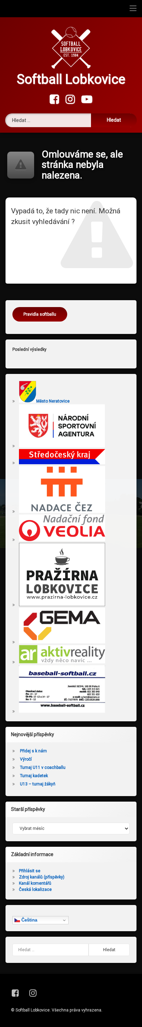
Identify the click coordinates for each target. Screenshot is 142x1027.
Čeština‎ (28, 920)
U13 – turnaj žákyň (37, 784)
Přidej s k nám (33, 751)
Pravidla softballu (39, 314)
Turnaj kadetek (34, 775)
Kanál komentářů (35, 883)
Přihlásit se (29, 870)
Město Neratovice (53, 401)
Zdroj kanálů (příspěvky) (41, 877)
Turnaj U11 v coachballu (42, 767)
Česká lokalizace (35, 889)
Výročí (26, 759)
